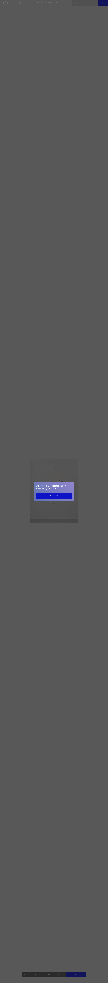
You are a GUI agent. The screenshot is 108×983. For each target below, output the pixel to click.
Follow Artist (54, 496)
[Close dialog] (71, 485)
